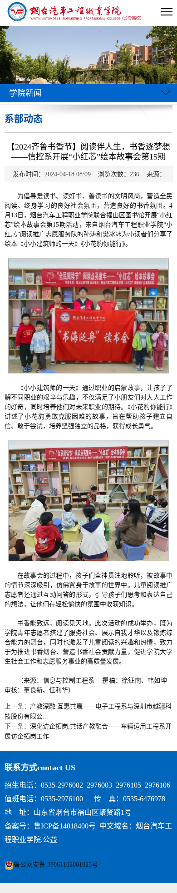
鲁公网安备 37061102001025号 (56, 864)
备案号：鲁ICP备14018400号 (50, 826)
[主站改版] (75, 13)
